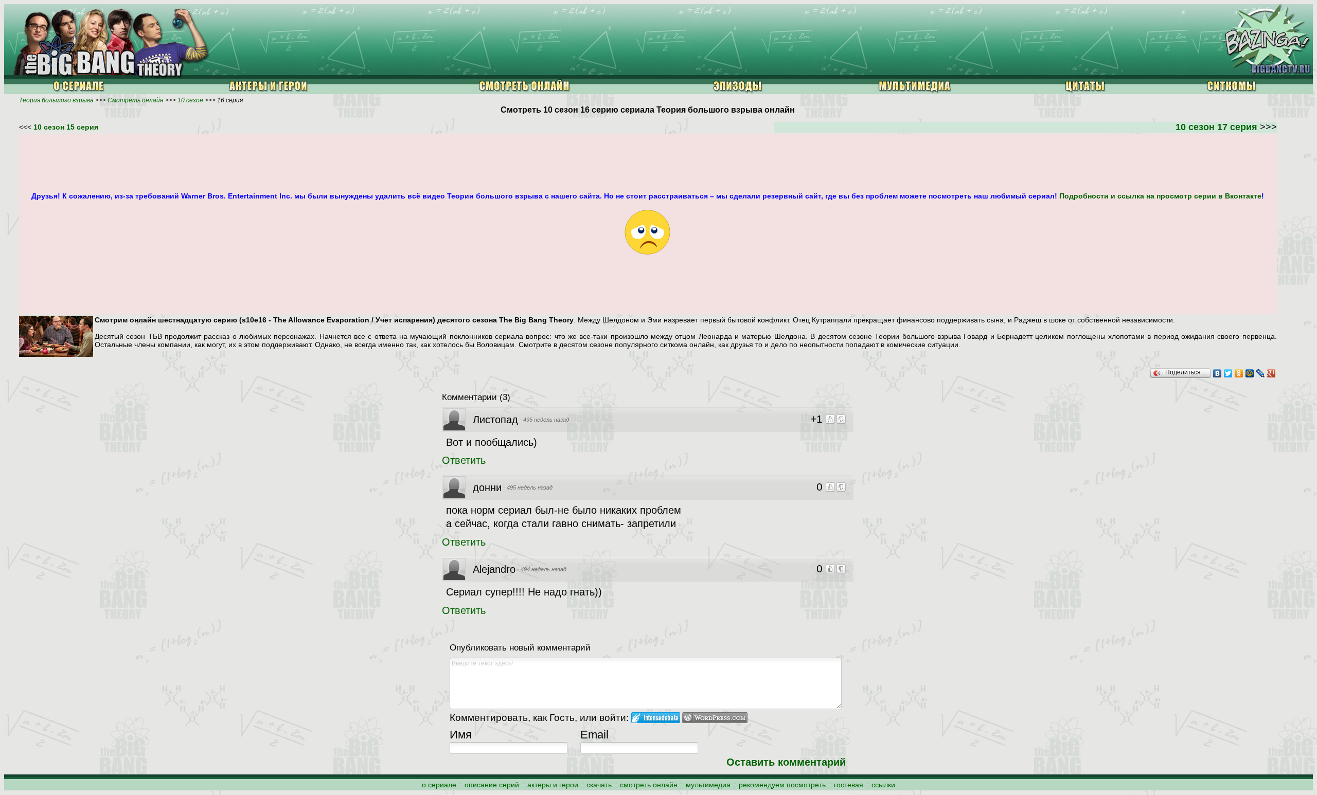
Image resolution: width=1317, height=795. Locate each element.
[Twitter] (1228, 373)
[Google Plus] (1271, 373)
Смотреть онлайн (136, 100)
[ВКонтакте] (1217, 373)
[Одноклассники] (1239, 373)
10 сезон (190, 100)
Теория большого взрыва (56, 100)
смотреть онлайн (649, 785)
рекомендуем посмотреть (782, 785)
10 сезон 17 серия (1218, 127)
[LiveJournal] (1260, 373)
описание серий (492, 785)
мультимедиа (708, 785)
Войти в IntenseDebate (655, 717)
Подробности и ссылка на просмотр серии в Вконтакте (1160, 196)
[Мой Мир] (1249, 373)
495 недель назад (546, 420)
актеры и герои (552, 785)
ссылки (883, 785)
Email (594, 734)
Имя (461, 734)
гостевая (848, 785)
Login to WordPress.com (715, 717)
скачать (599, 785)
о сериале (439, 785)
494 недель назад (543, 569)
